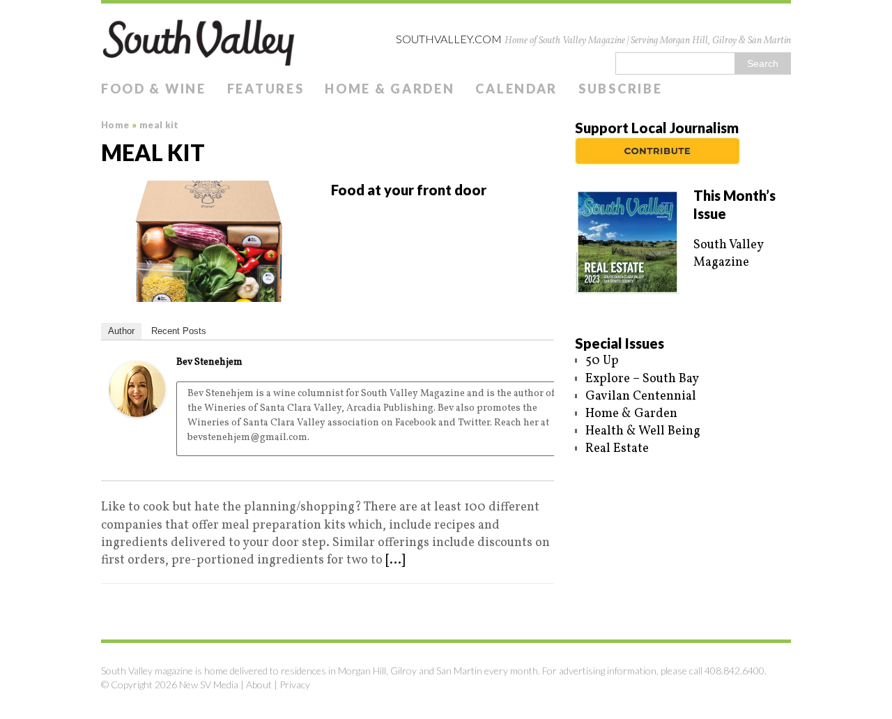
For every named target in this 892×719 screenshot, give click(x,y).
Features (266, 88)
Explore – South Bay (642, 379)
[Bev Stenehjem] (137, 408)
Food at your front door (408, 189)
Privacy (294, 684)
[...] (395, 560)
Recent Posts (178, 331)
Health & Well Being (642, 431)
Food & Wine (153, 88)
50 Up (602, 361)
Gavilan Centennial (640, 396)
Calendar (516, 88)
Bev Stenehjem (209, 362)
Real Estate (617, 448)
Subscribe (620, 88)
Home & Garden (389, 88)
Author (121, 331)
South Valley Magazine (728, 253)
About (259, 684)
